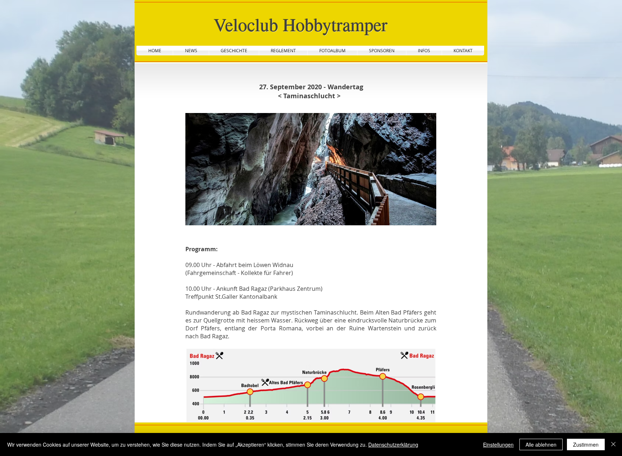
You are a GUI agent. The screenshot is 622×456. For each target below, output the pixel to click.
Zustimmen (586, 444)
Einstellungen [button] (498, 444)
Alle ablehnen (541, 444)
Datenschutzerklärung (393, 444)
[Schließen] (613, 444)
